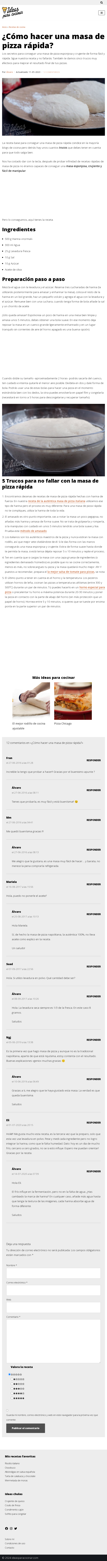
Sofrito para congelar (15, 1513)
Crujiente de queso (15, 1501)
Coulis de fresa (12, 1505)
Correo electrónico (16, 1282)
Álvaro (9, 72)
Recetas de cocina (17, 27)
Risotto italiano (12, 1463)
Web (8, 1299)
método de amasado (33, 531)
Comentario (13, 1316)
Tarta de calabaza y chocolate (20, 1476)
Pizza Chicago (63, 723)
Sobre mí (9, 1539)
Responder (94, 760)
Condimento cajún (14, 1509)
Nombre (11, 1265)
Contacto (9, 1547)
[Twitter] (15, 1529)
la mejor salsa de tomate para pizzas (70, 572)
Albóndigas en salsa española (20, 1471)
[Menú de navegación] (101, 12)
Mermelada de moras (16, 1480)
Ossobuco (10, 1467)
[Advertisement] (53, 196)
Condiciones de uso (15, 1543)
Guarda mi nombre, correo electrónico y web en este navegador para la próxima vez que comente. (52, 1417)
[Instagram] (11, 1529)
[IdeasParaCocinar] (12, 13)
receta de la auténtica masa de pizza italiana (56, 501)
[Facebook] (6, 1529)
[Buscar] (101, 2)
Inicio (4, 27)
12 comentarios (51, 72)
